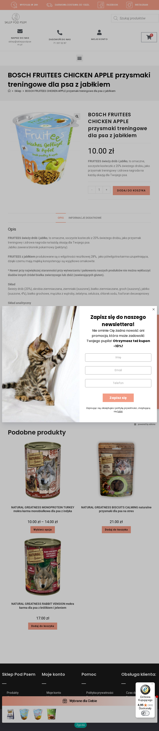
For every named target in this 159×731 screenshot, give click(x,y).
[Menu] (152, 684)
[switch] (145, 713)
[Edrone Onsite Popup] (79, 365)
